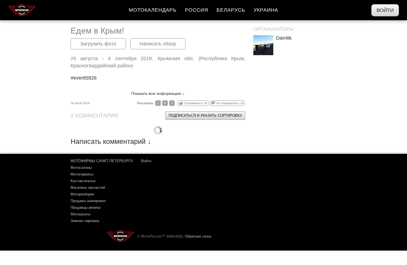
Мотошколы (80, 213)
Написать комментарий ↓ (111, 141)
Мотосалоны (81, 167)
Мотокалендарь (153, 10)
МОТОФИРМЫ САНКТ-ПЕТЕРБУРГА (102, 160)
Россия (196, 10)
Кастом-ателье (83, 180)
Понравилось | (195, 103)
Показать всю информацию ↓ (157, 93)
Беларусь (231, 10)
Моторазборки (82, 194)
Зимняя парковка (85, 220)
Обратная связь (198, 236)
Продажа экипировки (88, 200)
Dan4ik (284, 38)
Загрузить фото (98, 44)
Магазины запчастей (88, 187)
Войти (385, 10)
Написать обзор (158, 44)
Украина (266, 10)
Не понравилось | (229, 103)
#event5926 (84, 78)
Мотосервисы (82, 174)
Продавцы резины (86, 207)
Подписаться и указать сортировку (205, 115)
